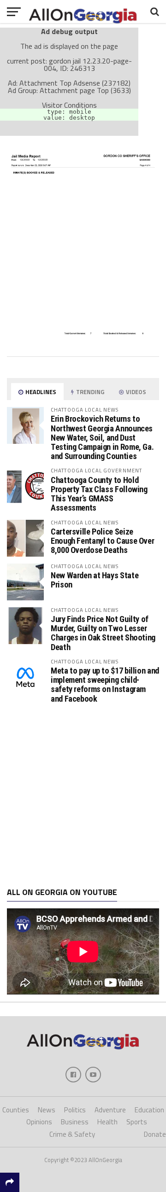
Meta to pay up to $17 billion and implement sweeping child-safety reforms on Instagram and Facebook (105, 685)
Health (107, 1121)
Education (149, 1110)
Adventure (110, 1110)
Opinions (39, 1121)
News (46, 1110)
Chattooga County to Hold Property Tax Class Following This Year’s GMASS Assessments (99, 494)
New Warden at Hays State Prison (94, 579)
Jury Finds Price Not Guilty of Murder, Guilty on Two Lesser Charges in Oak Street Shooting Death (103, 633)
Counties (15, 1110)
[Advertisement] (83, 795)
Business (75, 1121)
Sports (136, 1121)
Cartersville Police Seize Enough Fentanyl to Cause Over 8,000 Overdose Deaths (102, 541)
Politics (75, 1110)
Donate (155, 1134)
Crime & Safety (72, 1134)
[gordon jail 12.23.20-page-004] (83, 345)
